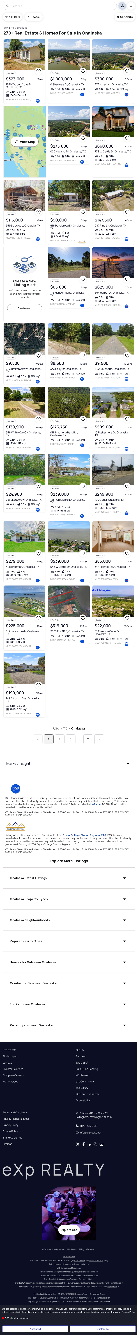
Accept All (35, 1328)
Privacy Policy (10, 1125)
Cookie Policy (10, 1131)
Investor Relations (13, 1069)
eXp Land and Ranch (87, 1094)
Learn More (112, 1286)
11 (88, 739)
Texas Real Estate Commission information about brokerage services (69, 1275)
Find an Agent (10, 1056)
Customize (103, 1328)
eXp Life (80, 1050)
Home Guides (10, 1081)
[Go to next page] (99, 739)
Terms (114, 1312)
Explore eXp (9, 1050)
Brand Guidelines (12, 1137)
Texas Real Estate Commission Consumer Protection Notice (69, 1279)
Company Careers (13, 1075)
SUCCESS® (82, 1062)
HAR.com (95, 804)
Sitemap (7, 1144)
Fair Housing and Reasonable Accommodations (69, 1264)
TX (65, 728)
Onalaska (78, 728)
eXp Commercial (85, 1081)
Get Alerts (126, 17)
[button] (69, 763)
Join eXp (7, 1062)
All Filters (14, 17)
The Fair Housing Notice (111, 1283)
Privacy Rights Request (16, 1118)
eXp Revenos (83, 1075)
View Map (27, 142)
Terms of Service (96, 1260)
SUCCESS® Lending (87, 1069)
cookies (13, 1309)
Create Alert (25, 308)
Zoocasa (81, 1056)
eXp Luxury (82, 1088)
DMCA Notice (69, 1256)
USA (56, 728)
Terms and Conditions (15, 1112)
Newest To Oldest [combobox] (35, 17)
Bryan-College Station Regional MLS (84, 835)
